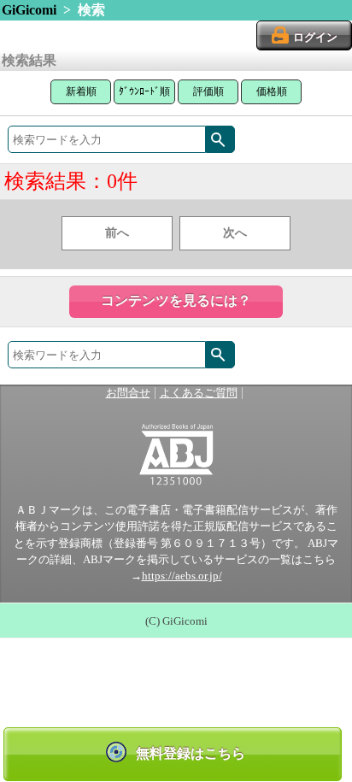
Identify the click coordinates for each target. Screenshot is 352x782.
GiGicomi (29, 10)
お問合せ (128, 393)
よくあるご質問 (199, 393)
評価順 (208, 91)
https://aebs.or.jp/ (182, 576)
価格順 (271, 91)
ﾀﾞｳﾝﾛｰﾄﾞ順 (144, 91)
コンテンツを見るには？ (176, 300)
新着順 (81, 91)
